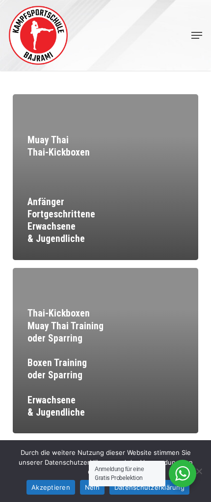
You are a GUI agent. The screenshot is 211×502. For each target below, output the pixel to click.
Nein (92, 487)
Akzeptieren (50, 487)
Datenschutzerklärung (149, 487)
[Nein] (199, 471)
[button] (196, 35)
